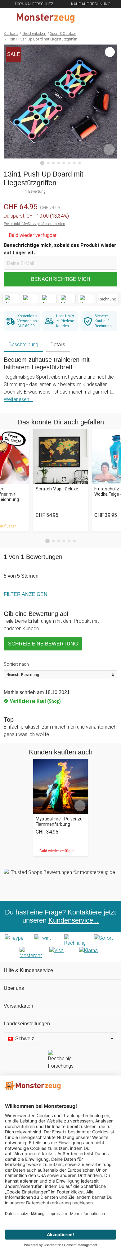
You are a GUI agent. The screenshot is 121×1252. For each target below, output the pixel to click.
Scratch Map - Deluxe (57, 488)
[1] (42, 163)
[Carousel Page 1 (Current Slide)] (47, 541)
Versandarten (18, 1006)
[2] (48, 163)
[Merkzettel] (96, 18)
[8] (79, 163)
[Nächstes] (111, 105)
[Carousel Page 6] (74, 541)
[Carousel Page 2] (53, 541)
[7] (74, 163)
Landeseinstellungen (27, 1023)
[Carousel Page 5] (69, 541)
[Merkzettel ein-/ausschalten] (109, 149)
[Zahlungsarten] (60, 946)
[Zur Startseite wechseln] (45, 18)
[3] (53, 163)
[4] (58, 163)
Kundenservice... (73, 920)
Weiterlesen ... (18, 399)
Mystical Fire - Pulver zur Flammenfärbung (60, 821)
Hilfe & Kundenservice (28, 970)
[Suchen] (82, 18)
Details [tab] (58, 344)
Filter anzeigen (25, 594)
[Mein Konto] (109, 18)
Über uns (14, 988)
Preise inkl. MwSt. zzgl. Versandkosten (34, 224)
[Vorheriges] (10, 105)
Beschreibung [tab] (23, 344)
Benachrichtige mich (60, 279)
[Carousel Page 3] (58, 541)
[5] (63, 163)
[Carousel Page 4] (63, 541)
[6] (69, 163)
